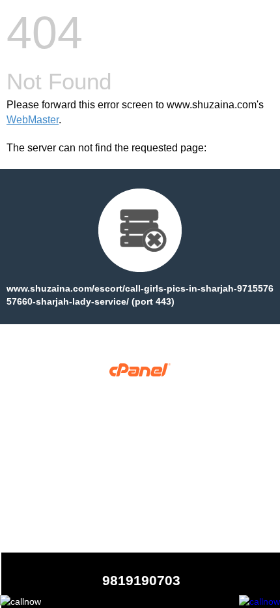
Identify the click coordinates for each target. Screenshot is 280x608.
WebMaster (33, 119)
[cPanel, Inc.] (140, 373)
